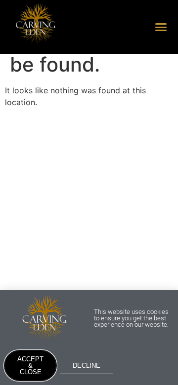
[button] (161, 27)
